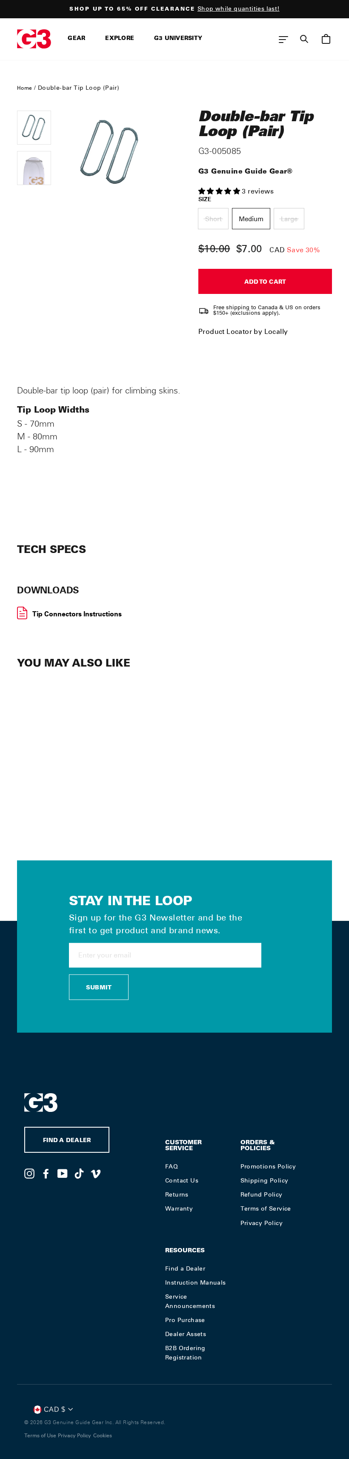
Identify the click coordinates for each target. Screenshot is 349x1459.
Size (205, 199)
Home (24, 88)
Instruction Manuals (195, 1282)
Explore (119, 39)
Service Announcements (190, 1301)
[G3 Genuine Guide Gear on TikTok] (79, 1173)
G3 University (178, 39)
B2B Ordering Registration (185, 1353)
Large (289, 219)
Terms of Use (40, 1436)
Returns (177, 1194)
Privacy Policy (261, 1223)
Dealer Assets (185, 1334)
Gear (76, 39)
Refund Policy (261, 1194)
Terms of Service (265, 1208)
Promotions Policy (268, 1166)
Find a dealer (67, 1141)
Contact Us (181, 1180)
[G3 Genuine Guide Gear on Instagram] (29, 1173)
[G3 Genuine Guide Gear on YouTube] (62, 1173)
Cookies (102, 1436)
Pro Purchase (185, 1320)
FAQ (171, 1166)
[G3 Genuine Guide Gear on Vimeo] (96, 1173)
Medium (251, 219)
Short (213, 219)
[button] (220, 191)
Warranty (179, 1208)
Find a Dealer (185, 1268)
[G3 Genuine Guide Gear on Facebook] (46, 1173)
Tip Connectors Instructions (77, 614)
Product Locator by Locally (243, 332)
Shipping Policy (264, 1180)
